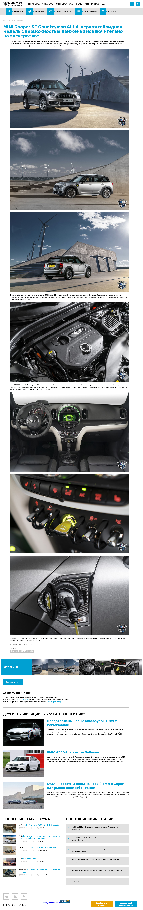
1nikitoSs (41, 828)
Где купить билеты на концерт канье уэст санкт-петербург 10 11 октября (39, 837)
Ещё (104, 4)
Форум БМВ (47, 4)
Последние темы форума (26, 819)
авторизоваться (22, 699)
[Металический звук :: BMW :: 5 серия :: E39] (9, 862)
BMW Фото (10, 666)
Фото (86, 4)
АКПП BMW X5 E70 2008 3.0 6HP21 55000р (41, 825)
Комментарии (12, 682)
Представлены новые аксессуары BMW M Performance (82, 723)
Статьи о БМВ (75, 4)
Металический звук (31, 859)
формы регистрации (54, 702)
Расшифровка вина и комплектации (42, 847)
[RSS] (24, 896)
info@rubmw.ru (22, 905)
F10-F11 (22, 847)
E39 (20, 859)
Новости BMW (33, 4)
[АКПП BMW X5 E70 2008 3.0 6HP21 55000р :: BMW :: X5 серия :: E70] (9, 828)
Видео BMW (61, 4)
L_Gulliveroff (43, 875)
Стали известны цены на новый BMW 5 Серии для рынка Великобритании (85, 786)
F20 (20, 836)
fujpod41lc (42, 841)
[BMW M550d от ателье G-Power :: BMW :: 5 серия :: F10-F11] (23, 763)
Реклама (95, 4)
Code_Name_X (43, 850)
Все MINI (20, 21)
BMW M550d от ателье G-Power (73, 752)
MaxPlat (41, 861)
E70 (20, 825)
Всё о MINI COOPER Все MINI (22, 651)
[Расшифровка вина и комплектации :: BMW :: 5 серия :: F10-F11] (9, 851)
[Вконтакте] (6, 896)
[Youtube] (15, 896)
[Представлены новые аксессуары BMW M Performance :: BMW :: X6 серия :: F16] (23, 732)
